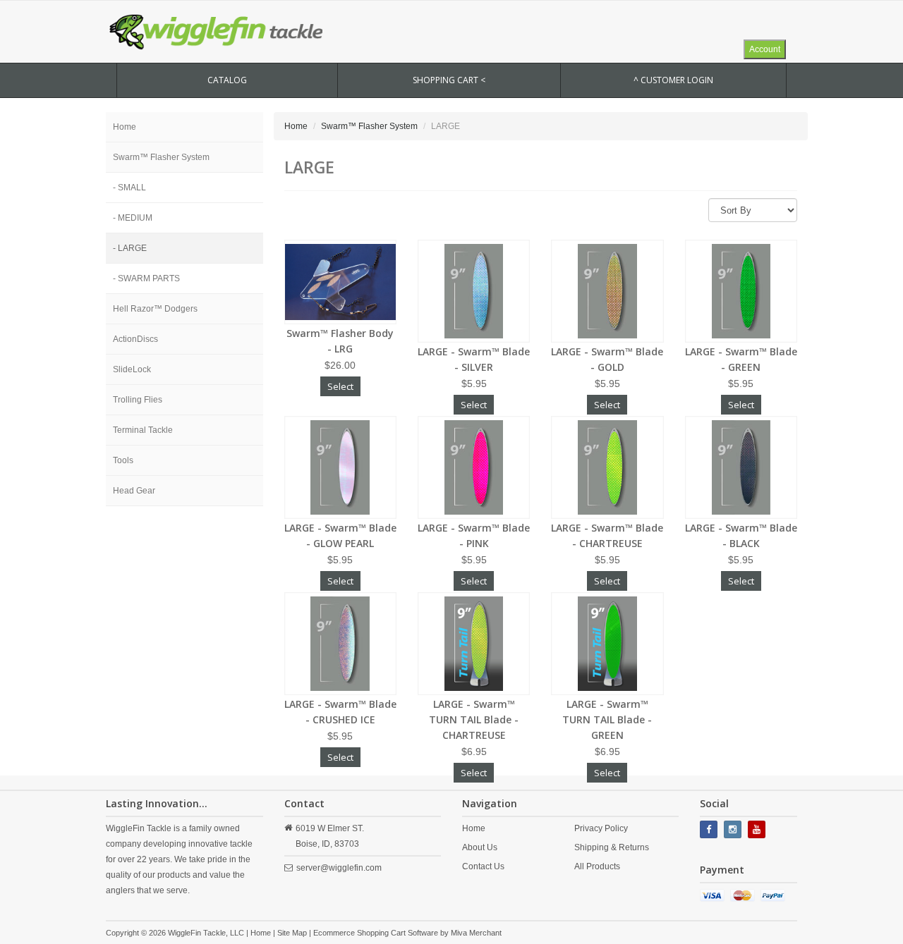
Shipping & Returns (611, 847)
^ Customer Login (673, 80)
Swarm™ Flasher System (161, 157)
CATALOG (227, 80)
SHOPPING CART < (449, 80)
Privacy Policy (601, 828)
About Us (479, 847)
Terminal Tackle (143, 430)
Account (764, 49)
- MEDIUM (132, 218)
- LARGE (130, 248)
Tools (123, 460)
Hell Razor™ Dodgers (155, 309)
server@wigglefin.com (339, 868)
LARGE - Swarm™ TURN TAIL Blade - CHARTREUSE (474, 719)
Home (124, 127)
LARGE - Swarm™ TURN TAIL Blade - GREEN (607, 719)
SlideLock (132, 369)
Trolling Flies (137, 400)
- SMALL (129, 187)
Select (340, 386)
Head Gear (134, 491)
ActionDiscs (135, 339)
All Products (597, 866)
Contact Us (483, 866)
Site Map (292, 932)
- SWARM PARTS (146, 278)
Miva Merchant (476, 932)
